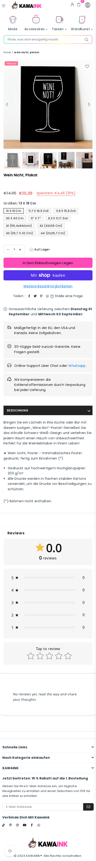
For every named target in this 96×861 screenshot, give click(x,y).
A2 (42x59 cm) (51, 226)
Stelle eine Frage (68, 296)
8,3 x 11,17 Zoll (58, 218)
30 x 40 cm (15, 218)
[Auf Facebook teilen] (29, 296)
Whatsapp (77, 365)
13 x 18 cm (13, 211)
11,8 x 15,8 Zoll (65, 211)
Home (7, 52)
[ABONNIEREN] (88, 807)
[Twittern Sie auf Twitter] (35, 296)
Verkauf (11, 63)
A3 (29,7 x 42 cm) (19, 233)
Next (89, 104)
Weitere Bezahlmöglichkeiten (48, 286)
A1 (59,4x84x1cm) (19, 226)
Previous (6, 104)
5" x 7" (36, 218)
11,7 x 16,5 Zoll (38, 211)
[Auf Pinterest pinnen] (41, 296)
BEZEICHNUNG (17, 410)
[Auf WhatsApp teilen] (47, 296)
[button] (88, 5)
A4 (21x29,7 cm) (53, 233)
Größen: (19, 203)
